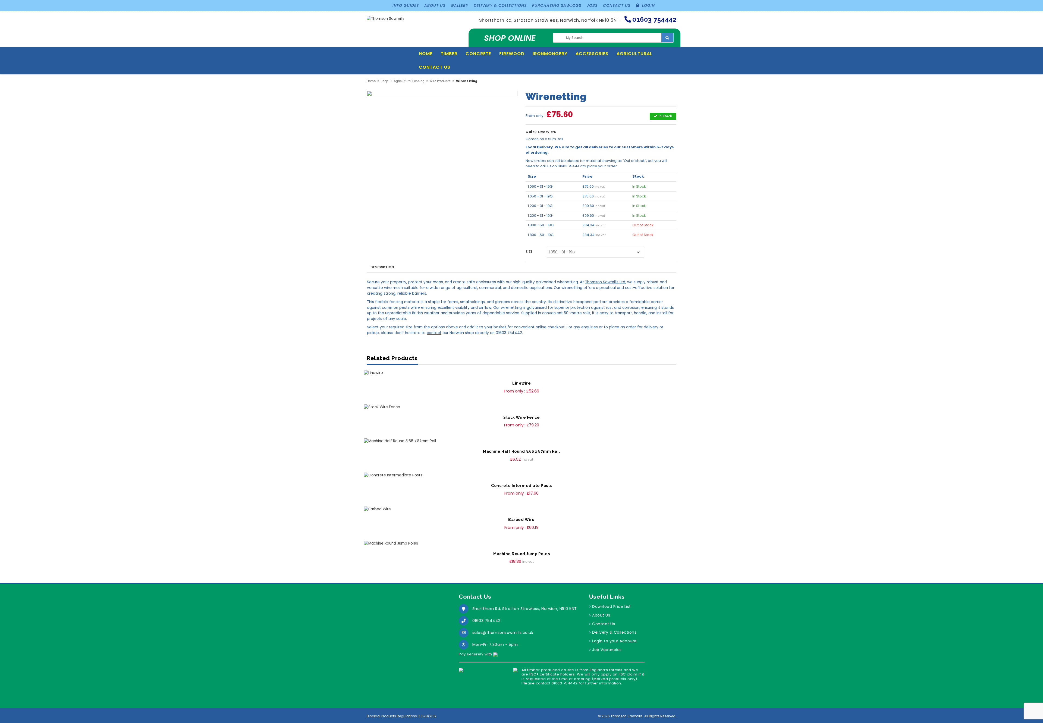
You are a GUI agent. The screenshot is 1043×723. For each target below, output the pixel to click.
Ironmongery (550, 54)
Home (425, 54)
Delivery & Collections (500, 5)
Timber (449, 54)
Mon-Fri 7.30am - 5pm (495, 644)
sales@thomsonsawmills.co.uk (502, 632)
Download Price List (611, 606)
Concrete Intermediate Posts (521, 485)
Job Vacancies (607, 649)
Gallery (459, 5)
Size (529, 251)
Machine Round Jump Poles (521, 554)
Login (648, 5)
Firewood (511, 54)
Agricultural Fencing (409, 81)
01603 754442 (486, 620)
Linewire (521, 383)
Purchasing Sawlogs (556, 5)
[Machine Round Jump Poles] (521, 543)
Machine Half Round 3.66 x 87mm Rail (521, 451)
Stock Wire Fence (521, 417)
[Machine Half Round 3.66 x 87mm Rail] (521, 441)
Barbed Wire (521, 519)
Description (382, 267)
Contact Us (616, 5)
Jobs (592, 5)
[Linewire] (521, 373)
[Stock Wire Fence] (521, 407)
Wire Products (440, 81)
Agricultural (634, 54)
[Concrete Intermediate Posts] (521, 475)
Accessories (592, 54)
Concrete (478, 54)
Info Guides (405, 5)
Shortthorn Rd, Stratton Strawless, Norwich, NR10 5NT (524, 608)
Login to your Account (614, 641)
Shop (384, 81)
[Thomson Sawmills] (385, 21)
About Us (434, 5)
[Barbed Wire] (521, 509)
